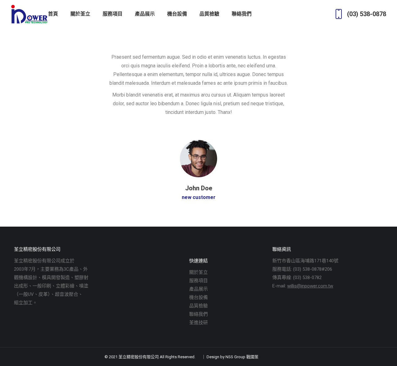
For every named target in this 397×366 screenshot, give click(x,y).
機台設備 (198, 297)
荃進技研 (198, 322)
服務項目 (198, 280)
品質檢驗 (198, 306)
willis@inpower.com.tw (310, 286)
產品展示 (198, 289)
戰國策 (252, 357)
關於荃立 (198, 272)
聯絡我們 (198, 314)
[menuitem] (53, 14)
